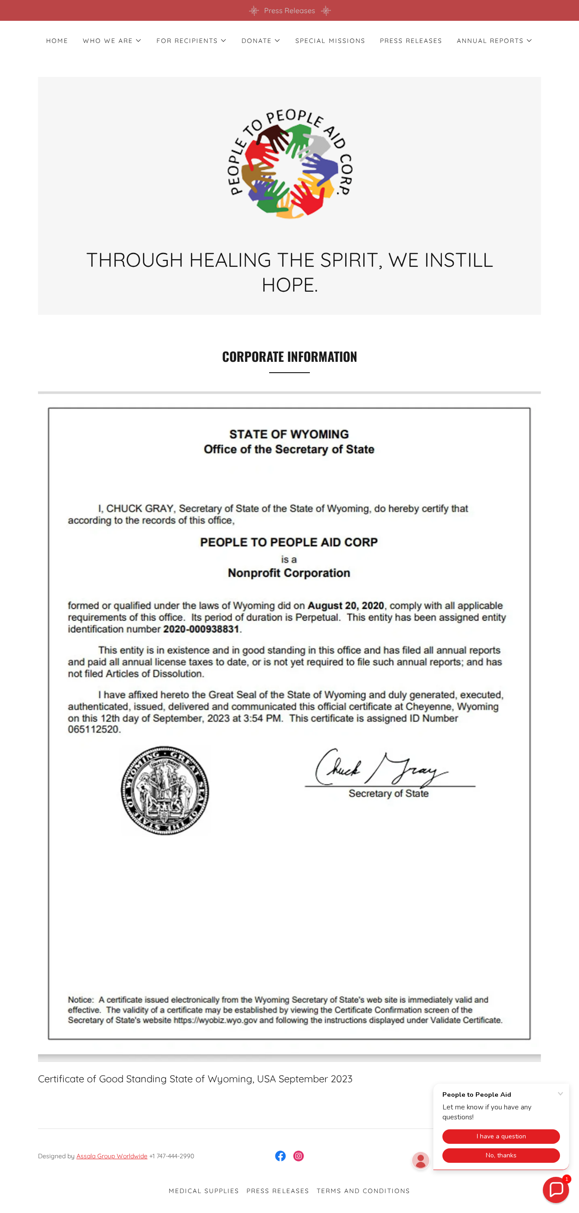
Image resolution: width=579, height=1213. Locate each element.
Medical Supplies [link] (204, 1191)
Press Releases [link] (411, 41)
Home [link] (57, 41)
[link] (289, 166)
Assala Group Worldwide (111, 1156)
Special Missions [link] (330, 41)
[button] (112, 40)
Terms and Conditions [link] (363, 1191)
